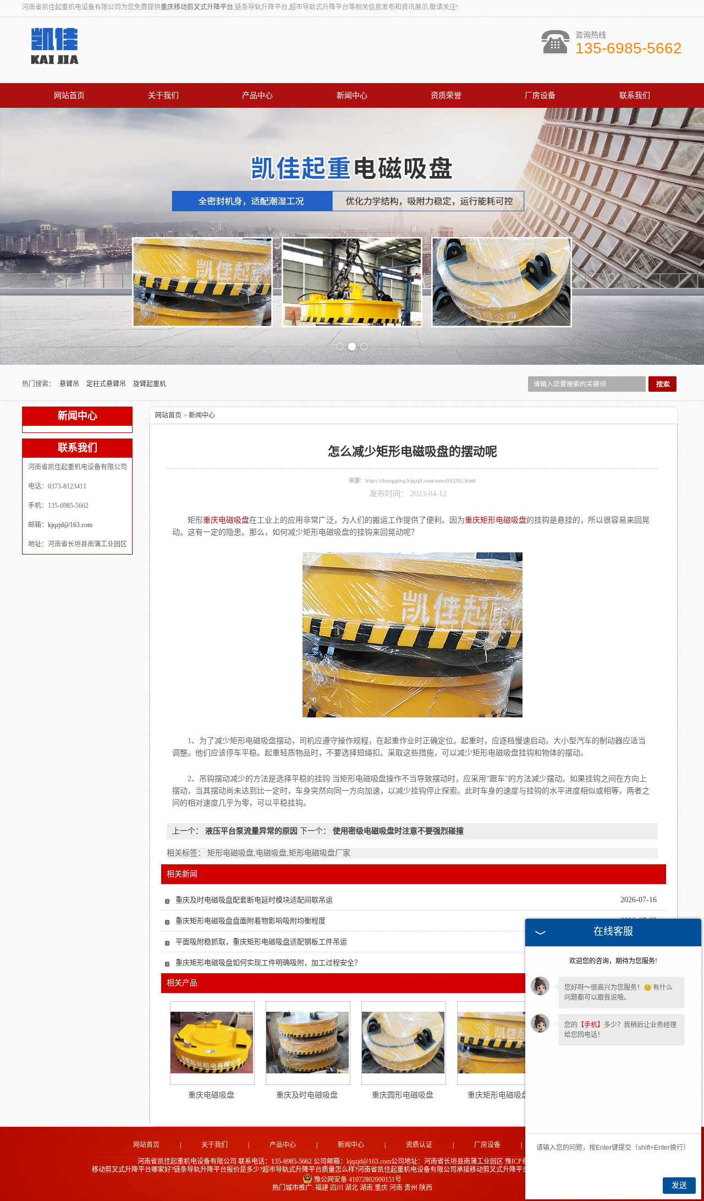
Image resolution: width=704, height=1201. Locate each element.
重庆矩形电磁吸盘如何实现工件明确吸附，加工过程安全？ (268, 962)
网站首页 (69, 95)
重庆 (381, 1188)
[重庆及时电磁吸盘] (307, 1042)
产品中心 (257, 95)
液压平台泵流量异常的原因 (251, 831)
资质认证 (419, 1145)
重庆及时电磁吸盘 (307, 1095)
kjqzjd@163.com (70, 525)
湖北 (351, 1188)
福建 (321, 1188)
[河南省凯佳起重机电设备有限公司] (54, 61)
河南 (396, 1188)
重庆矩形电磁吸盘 (498, 1095)
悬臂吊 (70, 384)
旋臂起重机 (149, 384)
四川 (336, 1188)
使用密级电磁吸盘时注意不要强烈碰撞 (397, 831)
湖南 (366, 1188)
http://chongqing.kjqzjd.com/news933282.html (420, 481)
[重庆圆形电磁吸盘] (403, 1042)
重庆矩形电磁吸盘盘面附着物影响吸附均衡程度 (250, 921)
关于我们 (163, 95)
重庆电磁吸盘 (211, 1095)
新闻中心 (352, 95)
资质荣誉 (446, 95)
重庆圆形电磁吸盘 (402, 1095)
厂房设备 (540, 95)
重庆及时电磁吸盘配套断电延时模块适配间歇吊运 (254, 900)
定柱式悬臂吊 (107, 384)
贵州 (410, 1188)
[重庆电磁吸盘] (211, 1042)
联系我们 (634, 95)
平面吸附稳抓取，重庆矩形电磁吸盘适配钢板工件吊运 (261, 941)
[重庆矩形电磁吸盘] (499, 1042)
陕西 (425, 1188)
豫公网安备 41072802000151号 (358, 1179)
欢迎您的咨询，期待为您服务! (613, 961)
